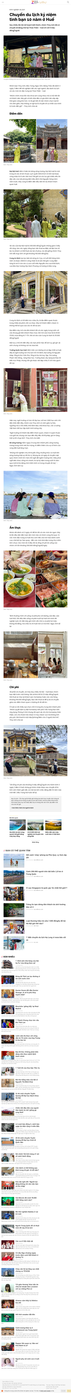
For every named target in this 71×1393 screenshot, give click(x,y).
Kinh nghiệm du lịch (17, 10)
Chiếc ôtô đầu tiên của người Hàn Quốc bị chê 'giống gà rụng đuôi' (27, 1110)
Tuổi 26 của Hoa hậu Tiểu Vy (28, 1068)
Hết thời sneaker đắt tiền (25, 1314)
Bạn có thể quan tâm (18, 850)
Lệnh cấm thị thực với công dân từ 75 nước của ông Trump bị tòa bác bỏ (27, 1038)
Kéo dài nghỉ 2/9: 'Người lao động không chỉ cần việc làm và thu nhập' (26, 1184)
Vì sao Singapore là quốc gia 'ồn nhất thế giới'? (46, 888)
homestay (38, 697)
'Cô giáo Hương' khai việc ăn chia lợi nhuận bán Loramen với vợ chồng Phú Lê (26, 1287)
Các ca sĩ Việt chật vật (24, 1241)
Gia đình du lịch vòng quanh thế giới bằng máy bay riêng (17, 834)
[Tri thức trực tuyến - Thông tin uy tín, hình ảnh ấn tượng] (39, 2)
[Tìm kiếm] (68, 2)
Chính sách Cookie (45, 1391)
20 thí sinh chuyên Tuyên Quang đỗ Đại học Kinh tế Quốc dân (25, 1140)
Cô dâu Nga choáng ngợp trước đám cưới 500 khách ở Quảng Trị (26, 1255)
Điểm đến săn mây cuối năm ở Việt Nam (52, 833)
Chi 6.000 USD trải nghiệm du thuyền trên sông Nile (35, 834)
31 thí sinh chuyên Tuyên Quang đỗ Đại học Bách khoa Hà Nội (27, 1096)
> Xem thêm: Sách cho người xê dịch (22, 808)
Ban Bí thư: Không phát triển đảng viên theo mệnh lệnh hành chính (26, 1054)
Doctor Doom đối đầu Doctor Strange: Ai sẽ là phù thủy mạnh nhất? (26, 993)
